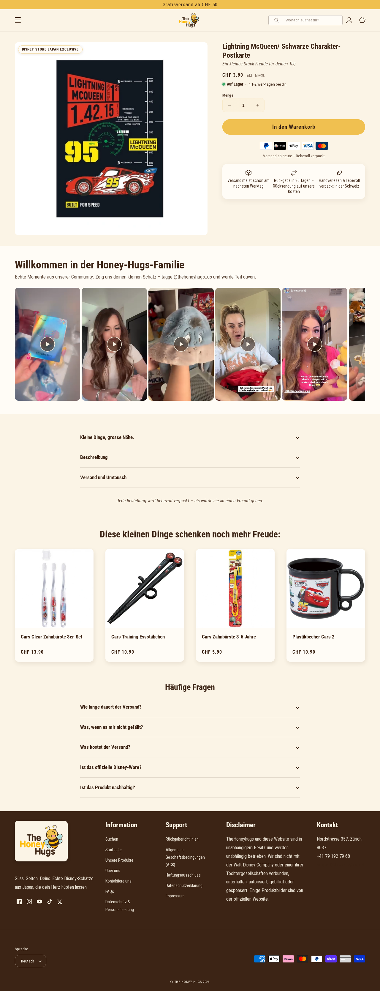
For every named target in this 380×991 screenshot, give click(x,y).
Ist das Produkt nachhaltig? (107, 787)
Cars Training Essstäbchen (138, 637)
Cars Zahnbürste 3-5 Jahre (229, 637)
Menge (227, 95)
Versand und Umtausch (103, 477)
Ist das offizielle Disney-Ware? (111, 767)
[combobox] (312, 20)
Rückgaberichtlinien (182, 839)
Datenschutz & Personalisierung (119, 905)
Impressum (175, 896)
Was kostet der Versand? (105, 747)
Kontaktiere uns (118, 881)
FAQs (109, 891)
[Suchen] (277, 20)
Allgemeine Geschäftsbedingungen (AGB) (185, 857)
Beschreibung (94, 457)
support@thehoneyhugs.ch (341, 865)
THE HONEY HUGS (188, 982)
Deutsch (27, 961)
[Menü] (17, 20)
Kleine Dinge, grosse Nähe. (107, 437)
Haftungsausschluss (183, 875)
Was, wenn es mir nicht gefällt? (111, 727)
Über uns (112, 870)
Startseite (113, 849)
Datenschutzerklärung (184, 885)
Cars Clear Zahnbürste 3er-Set (51, 637)
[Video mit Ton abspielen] (47, 344)
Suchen (111, 839)
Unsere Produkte (119, 860)
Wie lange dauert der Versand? (111, 707)
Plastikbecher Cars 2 (313, 637)
